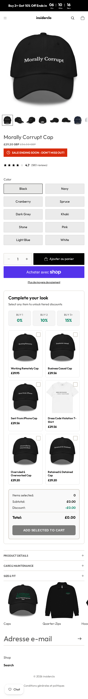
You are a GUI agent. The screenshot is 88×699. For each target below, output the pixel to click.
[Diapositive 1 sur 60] (7, 120)
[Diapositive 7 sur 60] (78, 120)
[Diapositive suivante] (79, 604)
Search (9, 665)
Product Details (16, 555)
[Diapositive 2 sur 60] (19, 120)
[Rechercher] (73, 18)
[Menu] (5, 18)
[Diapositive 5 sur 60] (54, 120)
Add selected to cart (44, 530)
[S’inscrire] (79, 638)
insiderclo (49, 676)
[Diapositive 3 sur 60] (31, 120)
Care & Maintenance (18, 565)
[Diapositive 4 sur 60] (43, 120)
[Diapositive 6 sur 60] (66, 120)
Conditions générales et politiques (44, 685)
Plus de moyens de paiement (44, 282)
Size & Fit (10, 576)
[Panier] (83, 18)
